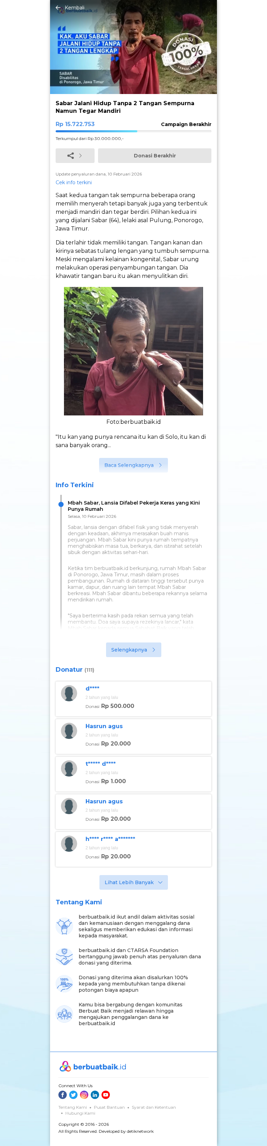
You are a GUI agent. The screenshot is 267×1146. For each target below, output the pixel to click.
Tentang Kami (72, 1107)
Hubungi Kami (80, 1113)
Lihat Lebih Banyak (129, 882)
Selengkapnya (129, 650)
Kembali (74, 8)
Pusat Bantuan (109, 1107)
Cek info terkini (74, 182)
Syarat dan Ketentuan (154, 1107)
